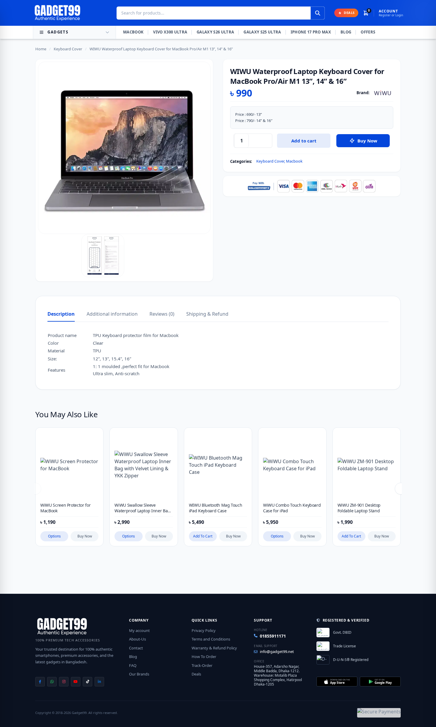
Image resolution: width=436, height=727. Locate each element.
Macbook (133, 32)
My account (139, 630)
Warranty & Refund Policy (214, 648)
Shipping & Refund (207, 314)
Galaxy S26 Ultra (215, 32)
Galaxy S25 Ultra (262, 32)
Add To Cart (202, 536)
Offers (368, 32)
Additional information (112, 314)
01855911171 (273, 636)
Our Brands (139, 674)
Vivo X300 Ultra (170, 32)
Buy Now (84, 536)
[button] (401, 489)
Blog (345, 32)
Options (54, 536)
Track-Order (202, 665)
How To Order (204, 656)
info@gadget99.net (277, 651)
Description (61, 314)
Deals (196, 674)
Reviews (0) (161, 314)
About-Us (137, 639)
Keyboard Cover (68, 49)
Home (40, 49)
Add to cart (303, 141)
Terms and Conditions (211, 639)
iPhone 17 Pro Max (311, 32)
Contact (136, 648)
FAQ (132, 665)
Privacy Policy (204, 630)
